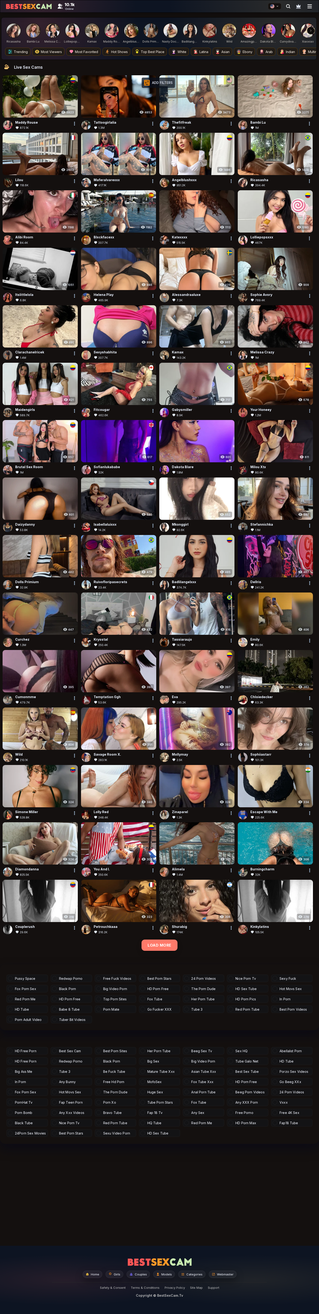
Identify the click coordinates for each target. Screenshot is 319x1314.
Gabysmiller (182, 410)
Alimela (178, 869)
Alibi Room (24, 237)
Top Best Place (152, 52)
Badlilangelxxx (184, 582)
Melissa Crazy (262, 352)
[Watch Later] (298, 6)
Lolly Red (101, 812)
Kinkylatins (259, 927)
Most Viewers (51, 52)
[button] (158, 83)
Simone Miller (26, 812)
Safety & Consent (113, 1287)
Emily (254, 639)
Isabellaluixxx (105, 525)
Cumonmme (25, 697)
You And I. (102, 869)
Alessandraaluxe (186, 295)
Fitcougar (102, 410)
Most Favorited (86, 52)
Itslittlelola (24, 295)
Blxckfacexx (104, 237)
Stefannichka (261, 525)
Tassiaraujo (182, 639)
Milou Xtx (258, 467)
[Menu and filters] (310, 6)
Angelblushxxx (184, 180)
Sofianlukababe (107, 467)
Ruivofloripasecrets (110, 582)
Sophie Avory (261, 295)
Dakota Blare (183, 467)
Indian (290, 52)
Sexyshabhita (105, 352)
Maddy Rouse (26, 122)
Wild (19, 754)
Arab (269, 52)
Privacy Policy (175, 1287)
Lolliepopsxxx (261, 237)
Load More (159, 945)
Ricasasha (259, 180)
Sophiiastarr (260, 754)
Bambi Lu (258, 122)
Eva (175, 697)
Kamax (178, 352)
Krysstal (101, 639)
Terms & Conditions (145, 1287)
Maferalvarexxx (107, 180)
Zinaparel (180, 812)
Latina (203, 52)
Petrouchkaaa (105, 927)
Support (213, 1287)
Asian (225, 52)
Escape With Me (263, 812)
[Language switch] (274, 6)
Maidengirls (25, 410)
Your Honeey (260, 410)
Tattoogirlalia (105, 122)
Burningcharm (262, 869)
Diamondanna (27, 869)
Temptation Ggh (107, 697)
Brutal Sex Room (29, 467)
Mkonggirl (180, 525)
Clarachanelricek (29, 352)
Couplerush (25, 927)
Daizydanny (25, 525)
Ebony (247, 52)
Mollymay (180, 754)
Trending (21, 52)
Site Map (196, 1287)
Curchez (22, 639)
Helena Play (103, 295)
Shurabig (179, 927)
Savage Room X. (107, 754)
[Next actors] (311, 30)
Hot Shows (119, 52)
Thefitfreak (181, 122)
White (181, 52)
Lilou (19, 180)
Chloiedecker (261, 697)
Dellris (255, 582)
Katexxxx (179, 237)
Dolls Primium (27, 582)
